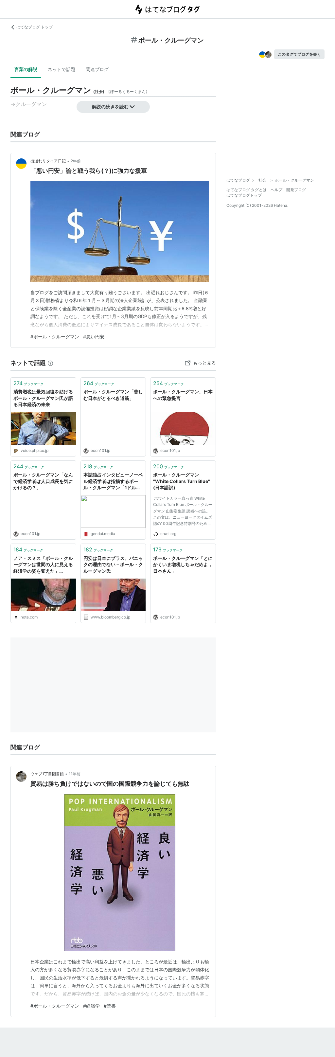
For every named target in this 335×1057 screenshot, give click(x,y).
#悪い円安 (93, 336)
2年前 (76, 160)
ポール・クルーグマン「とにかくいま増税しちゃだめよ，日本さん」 (183, 564)
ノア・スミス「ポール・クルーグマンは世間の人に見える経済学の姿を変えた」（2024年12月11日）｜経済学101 (43, 565)
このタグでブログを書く (299, 54)
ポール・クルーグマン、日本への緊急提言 (183, 395)
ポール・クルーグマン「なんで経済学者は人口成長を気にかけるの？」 (43, 481)
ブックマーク (28, 383)
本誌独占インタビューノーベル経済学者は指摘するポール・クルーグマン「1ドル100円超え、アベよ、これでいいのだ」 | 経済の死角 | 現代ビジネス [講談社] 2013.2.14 (113, 481)
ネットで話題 (61, 69)
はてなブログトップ (244, 195)
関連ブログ (97, 69)
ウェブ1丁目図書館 (47, 773)
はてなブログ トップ (34, 27)
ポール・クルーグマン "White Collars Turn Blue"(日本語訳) (181, 481)
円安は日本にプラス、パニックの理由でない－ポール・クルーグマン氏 (113, 564)
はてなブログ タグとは (246, 189)
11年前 (74, 773)
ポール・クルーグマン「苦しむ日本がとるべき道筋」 (113, 395)
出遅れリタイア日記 (48, 160)
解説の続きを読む (110, 106)
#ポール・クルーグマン (54, 336)
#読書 (110, 1006)
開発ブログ (296, 189)
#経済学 (91, 1006)
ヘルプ (276, 189)
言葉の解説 (25, 69)
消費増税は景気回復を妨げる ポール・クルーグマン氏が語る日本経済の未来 (43, 398)
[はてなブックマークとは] (50, 362)
